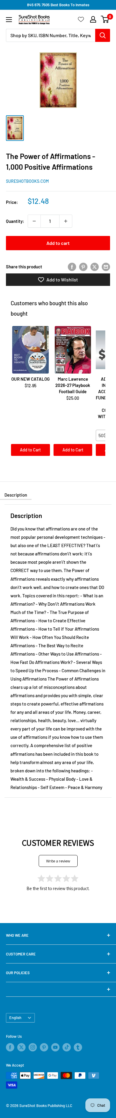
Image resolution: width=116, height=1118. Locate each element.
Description (15, 494)
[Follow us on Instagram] (33, 1047)
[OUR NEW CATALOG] (30, 350)
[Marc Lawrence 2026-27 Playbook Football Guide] (73, 350)
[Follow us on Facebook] (10, 1047)
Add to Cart (30, 449)
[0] (105, 19)
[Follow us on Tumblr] (78, 1047)
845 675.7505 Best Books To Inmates (58, 4)
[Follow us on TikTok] (66, 1047)
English (15, 1017)
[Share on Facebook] (72, 266)
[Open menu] (9, 19)
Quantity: (15, 221)
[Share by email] (106, 266)
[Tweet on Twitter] (94, 266)
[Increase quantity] (65, 221)
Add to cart (58, 243)
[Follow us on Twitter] (21, 1047)
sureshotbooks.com (27, 181)
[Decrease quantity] (34, 221)
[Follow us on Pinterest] (44, 1047)
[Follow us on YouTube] (55, 1047)
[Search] (102, 35)
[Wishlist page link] (81, 19)
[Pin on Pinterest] (83, 266)
